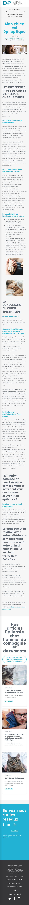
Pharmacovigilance (12, 886)
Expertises (17, 9)
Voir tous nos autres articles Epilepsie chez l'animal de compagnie (14, 659)
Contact (18, 883)
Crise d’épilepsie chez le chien (15, 14)
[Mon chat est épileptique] (14, 762)
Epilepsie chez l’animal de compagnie (15, 11)
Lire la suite (9, 701)
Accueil (11, 9)
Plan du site (9, 876)
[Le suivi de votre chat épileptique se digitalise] (14, 675)
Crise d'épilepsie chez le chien (14, 38)
